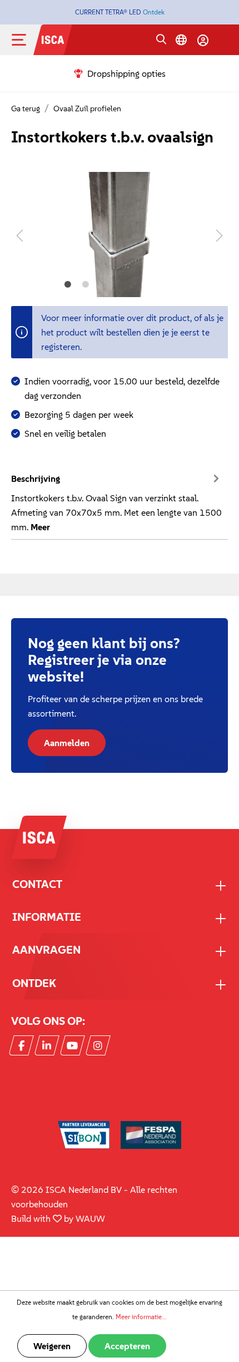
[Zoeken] (161, 39)
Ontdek (154, 12)
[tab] (116, 501)
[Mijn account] (202, 40)
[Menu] (28, 39)
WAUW (90, 1218)
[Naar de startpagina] (52, 38)
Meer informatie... (141, 1316)
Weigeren (52, 1345)
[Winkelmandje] (223, 41)
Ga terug (25, 108)
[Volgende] (219, 234)
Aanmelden (66, 742)
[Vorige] (19, 234)
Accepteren (127, 1345)
